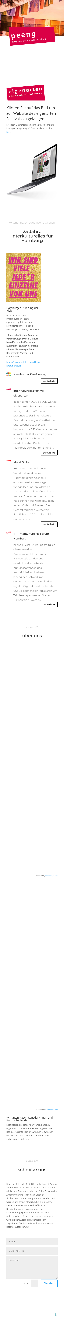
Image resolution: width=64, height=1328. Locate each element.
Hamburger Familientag (29, 374)
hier (8, 131)
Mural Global (21, 462)
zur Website (49, 381)
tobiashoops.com (51, 876)
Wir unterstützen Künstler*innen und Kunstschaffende (29, 1119)
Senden (49, 1283)
